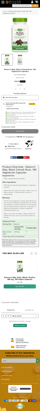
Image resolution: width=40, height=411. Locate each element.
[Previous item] (31, 253)
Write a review (20, 325)
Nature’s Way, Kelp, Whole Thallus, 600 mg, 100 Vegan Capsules (20, 278)
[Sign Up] (37, 360)
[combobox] (25, 5)
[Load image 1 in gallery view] (7, 59)
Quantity (20, 85)
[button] (3, 2)
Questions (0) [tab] (29, 310)
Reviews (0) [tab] (10, 310)
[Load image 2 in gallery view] (20, 59)
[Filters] (8, 316)
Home (5, 11)
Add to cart (19, 286)
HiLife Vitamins (22, 397)
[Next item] (36, 253)
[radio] (20, 97)
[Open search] (3, 316)
